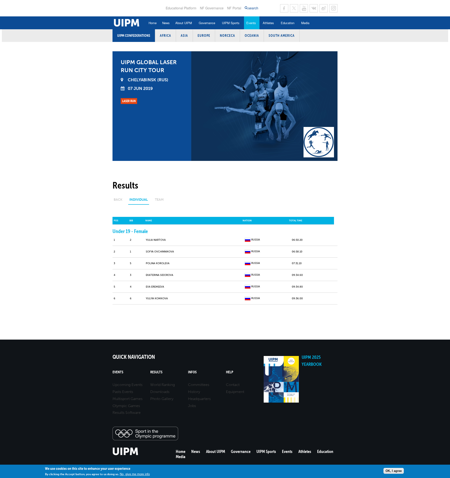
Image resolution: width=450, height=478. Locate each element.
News (166, 23)
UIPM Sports (231, 23)
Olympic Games (126, 406)
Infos (192, 372)
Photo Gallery (161, 398)
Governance (207, 23)
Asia (184, 35)
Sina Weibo (323, 8)
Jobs (192, 406)
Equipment (235, 391)
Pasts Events (122, 391)
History (194, 391)
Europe (204, 35)
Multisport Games (127, 398)
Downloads (159, 391)
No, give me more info (135, 474)
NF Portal (234, 8)
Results (156, 372)
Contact (233, 384)
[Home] (125, 454)
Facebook (284, 8)
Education (287, 23)
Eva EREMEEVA (155, 286)
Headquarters (199, 398)
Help (229, 372)
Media (305, 23)
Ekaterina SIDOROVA (159, 275)
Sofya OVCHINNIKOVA (160, 251)
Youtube (304, 8)
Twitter (294, 8)
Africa (165, 35)
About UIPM (183, 23)
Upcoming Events (127, 384)
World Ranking (162, 384)
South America (282, 35)
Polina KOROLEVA (157, 263)
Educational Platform (181, 8)
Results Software (126, 412)
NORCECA (227, 35)
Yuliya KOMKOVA (157, 298)
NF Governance (212, 8)
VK (314, 8)
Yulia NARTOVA (156, 239)
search (253, 8)
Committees (198, 384)
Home (153, 23)
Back (118, 200)
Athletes (268, 23)
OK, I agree (394, 470)
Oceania (252, 35)
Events (251, 23)
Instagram (333, 8)
